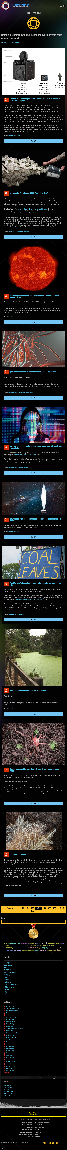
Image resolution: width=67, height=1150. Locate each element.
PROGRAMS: (37, 1132)
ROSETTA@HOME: (23, 1135)
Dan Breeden (10, 1015)
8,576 (44, 908)
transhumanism (51, 950)
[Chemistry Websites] (33, 932)
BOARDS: (36, 1127)
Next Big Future (8, 1091)
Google (41, 945)
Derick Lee (9, 1042)
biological (32, 890)
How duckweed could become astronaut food (28, 690)
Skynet (6, 974)
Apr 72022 (6, 99)
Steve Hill (9, 1055)
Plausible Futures (9, 1093)
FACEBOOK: (23, 1120)
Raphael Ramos (11, 709)
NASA (49, 948)
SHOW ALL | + (6, 1073)
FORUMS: (29, 1137)
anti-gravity (7, 981)
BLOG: (36, 1125)
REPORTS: (37, 1130)
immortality (9, 948)
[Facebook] (43, 1143)
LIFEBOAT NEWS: (38, 1120)
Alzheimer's (11, 943)
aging (5, 943)
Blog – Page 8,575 (33, 13)
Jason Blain (9, 1064)
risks (26, 950)
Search (64, 922)
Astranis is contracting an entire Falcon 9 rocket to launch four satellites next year (35, 99)
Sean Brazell (9, 1053)
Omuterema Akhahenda (13, 1033)
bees (5, 991)
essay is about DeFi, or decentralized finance (32, 209)
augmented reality (9, 988)
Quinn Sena (10, 317)
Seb (7, 1059)
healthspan (51, 946)
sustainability (22, 614)
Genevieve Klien (11, 136)
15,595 (62, 908)
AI (8, 943)
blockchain (62, 943)
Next (32, 911)
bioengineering (26, 890)
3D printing (7, 962)
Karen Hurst (9, 1026)
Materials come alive (18, 854)
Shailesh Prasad (11, 1017)
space (27, 231)
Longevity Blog (8, 1087)
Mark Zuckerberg (9, 976)
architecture (7, 982)
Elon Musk (7, 971)
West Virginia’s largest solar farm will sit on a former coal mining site (35, 584)
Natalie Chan (10, 1050)
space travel (18, 709)
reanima (60, 948)
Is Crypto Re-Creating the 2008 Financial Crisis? (29, 193)
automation (7, 989)
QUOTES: (36, 1137)
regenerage (9, 950)
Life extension (31, 948)
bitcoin (57, 943)
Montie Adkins (10, 1066)
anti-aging (17, 943)
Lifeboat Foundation (12, 1143)
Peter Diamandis (8, 965)
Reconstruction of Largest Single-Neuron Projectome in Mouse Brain (34, 770)
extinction (31, 945)
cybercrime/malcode (23, 467)
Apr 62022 (6, 296)
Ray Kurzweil (7, 969)
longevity (45, 948)
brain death (7, 945)
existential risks (26, 946)
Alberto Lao (9, 1044)
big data (6, 993)
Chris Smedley (10, 1070)
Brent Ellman (10, 1057)
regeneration (17, 950)
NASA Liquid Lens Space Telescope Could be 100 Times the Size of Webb (35, 519)
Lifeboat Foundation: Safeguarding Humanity (29, 5)
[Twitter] (46, 1143)
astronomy (7, 986)
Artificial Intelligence (25, 943)
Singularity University (10, 972)
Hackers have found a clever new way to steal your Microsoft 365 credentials (36, 447)
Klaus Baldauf (10, 1035)
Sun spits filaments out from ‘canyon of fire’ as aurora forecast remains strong (35, 296)
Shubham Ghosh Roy (12, 392)
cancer (10, 946)
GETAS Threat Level (33, 1113)
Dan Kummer (10, 1030)
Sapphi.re (27, 1143)
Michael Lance (10, 1062)
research (23, 950)
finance (24, 231)
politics (56, 948)
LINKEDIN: (24, 1122)
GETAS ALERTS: (38, 1122)
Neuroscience (53, 948)
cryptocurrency (15, 945)
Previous (10, 908)
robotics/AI (36, 890)
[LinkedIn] (50, 1143)
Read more (33, 141)
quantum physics (29, 392)
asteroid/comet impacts (11, 984)
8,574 (32, 908)
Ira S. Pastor (9, 1068)
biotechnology (51, 943)
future (34, 946)
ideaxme (60, 946)
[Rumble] (56, 1143)
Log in (5, 42)
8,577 (49, 908)
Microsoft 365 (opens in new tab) (25, 455)
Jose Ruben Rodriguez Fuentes (15, 798)
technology (43, 950)
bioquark (38, 943)
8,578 (55, 908)
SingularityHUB (8, 1095)
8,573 (27, 908)
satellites (18, 136)
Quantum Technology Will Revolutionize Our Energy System (33, 371)
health (45, 945)
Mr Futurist (7, 1089)
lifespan (39, 948)
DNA (5, 967)
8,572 (22, 908)
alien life (6, 979)
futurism (16, 317)
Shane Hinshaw (10, 1046)
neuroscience (26, 798)
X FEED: (23, 1125)
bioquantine (31, 943)
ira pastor (23, 948)
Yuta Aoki (9, 1039)
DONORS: (28, 1127)
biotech (44, 943)
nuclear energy (22, 392)
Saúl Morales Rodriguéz (13, 1008)
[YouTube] (53, 1143)
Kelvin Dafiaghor (11, 231)
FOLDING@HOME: (23, 1132)
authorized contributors (15, 42)
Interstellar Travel (16, 948)
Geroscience (7, 1085)
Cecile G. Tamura (11, 1037)
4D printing (7, 964)
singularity (29, 950)
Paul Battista (10, 1019)
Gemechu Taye (10, 1022)
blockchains (19, 231)
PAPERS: (36, 1135)
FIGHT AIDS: (24, 1130)
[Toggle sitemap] (61, 6)
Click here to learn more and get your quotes (29, 600)
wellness (58, 950)
